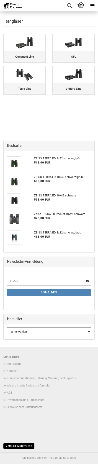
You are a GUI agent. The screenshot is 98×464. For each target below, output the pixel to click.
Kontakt (12, 371)
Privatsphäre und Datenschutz (25, 400)
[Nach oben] (85, 457)
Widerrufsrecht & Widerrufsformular (28, 385)
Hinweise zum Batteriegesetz (24, 407)
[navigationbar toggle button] (92, 5)
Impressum (14, 363)
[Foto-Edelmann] (11, 5)
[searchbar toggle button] (69, 5)
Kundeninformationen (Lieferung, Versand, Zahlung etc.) (41, 378)
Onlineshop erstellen (34, 457)
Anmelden (49, 292)
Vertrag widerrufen (18, 446)
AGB (9, 392)
